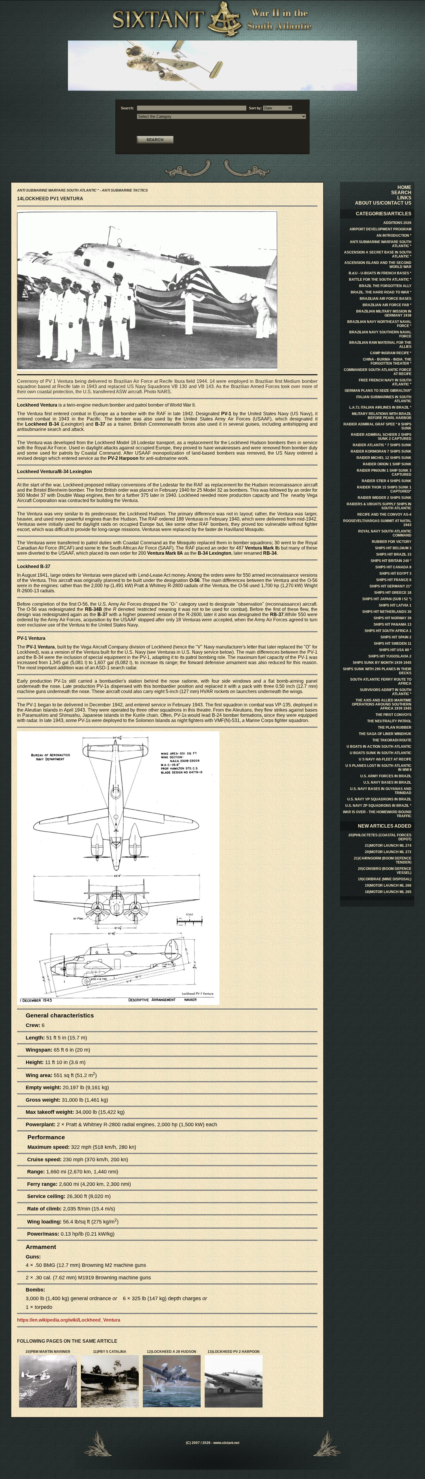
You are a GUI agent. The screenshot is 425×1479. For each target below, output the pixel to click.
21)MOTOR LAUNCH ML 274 (388, 846)
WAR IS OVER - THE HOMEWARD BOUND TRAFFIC (377, 814)
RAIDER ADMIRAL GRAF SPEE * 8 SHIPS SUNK (377, 426)
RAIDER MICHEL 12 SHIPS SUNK (383, 458)
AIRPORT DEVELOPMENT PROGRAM (380, 229)
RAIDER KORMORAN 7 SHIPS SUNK (381, 451)
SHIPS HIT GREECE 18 (392, 593)
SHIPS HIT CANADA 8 (393, 567)
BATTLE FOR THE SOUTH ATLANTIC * (380, 280)
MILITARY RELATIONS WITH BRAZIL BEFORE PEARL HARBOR (381, 416)
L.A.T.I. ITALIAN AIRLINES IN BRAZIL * (380, 407)
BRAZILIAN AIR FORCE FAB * (387, 305)
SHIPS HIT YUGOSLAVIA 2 (389, 656)
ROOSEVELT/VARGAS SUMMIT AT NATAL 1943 (377, 523)
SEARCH (401, 192)
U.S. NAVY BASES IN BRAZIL (387, 782)
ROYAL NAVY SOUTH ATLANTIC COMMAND (384, 533)
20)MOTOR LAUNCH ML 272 (388, 852)
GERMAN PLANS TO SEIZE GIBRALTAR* (378, 391)
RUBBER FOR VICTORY (391, 542)
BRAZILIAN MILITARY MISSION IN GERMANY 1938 (383, 313)
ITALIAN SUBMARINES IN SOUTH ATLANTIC (383, 399)
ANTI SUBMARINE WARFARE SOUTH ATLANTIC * (380, 244)
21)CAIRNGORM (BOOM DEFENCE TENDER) (382, 860)
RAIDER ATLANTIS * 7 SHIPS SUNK (382, 445)
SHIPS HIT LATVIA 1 (395, 605)
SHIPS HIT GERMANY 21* (390, 586)
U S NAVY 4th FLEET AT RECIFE (385, 759)
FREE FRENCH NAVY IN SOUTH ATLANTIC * (385, 382)
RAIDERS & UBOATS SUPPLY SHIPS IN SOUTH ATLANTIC (379, 506)
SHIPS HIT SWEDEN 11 (392, 644)
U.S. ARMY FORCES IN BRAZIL (385, 776)
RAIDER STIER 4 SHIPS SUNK (386, 481)
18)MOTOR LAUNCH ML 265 (388, 892)
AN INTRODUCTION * (393, 236)
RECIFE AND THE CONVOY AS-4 (384, 514)
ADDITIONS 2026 (397, 223)
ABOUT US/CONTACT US (383, 203)
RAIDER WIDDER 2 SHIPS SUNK (384, 498)
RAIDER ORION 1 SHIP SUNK (387, 464)
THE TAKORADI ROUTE (391, 740)
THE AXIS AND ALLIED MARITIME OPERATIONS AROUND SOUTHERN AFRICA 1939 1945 (381, 704)
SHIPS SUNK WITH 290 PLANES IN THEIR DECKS (377, 671)
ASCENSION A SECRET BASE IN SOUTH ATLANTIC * (377, 254)
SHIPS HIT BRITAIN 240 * (391, 561)
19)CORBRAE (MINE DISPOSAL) (384, 879)
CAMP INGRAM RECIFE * (390, 353)
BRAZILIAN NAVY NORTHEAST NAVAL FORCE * (379, 324)
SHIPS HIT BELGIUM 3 (393, 548)
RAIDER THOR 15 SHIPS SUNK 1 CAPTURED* (384, 489)
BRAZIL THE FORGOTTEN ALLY (385, 286)
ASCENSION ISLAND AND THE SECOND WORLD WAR (377, 265)
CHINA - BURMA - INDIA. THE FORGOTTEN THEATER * (387, 361)
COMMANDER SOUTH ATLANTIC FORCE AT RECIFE (377, 372)
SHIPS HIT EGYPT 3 (395, 574)
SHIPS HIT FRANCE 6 (393, 580)
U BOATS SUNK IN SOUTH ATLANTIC (380, 753)
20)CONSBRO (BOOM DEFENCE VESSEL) (384, 871)
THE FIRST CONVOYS (393, 715)
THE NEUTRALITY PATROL (389, 721)
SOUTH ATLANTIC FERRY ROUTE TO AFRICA (380, 681)
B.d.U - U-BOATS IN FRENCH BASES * (380, 273)
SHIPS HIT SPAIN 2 (395, 637)
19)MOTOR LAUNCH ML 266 (388, 885)
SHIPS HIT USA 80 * (395, 650)
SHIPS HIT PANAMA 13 (392, 624)
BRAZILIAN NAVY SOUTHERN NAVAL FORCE (380, 334)
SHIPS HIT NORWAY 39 (392, 618)
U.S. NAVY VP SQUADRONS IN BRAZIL (379, 799)
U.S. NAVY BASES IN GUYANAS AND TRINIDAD (380, 791)
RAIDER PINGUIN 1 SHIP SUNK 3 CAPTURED (384, 472)
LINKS (404, 197)
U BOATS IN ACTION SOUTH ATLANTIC (379, 747)
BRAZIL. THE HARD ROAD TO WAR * (381, 292)
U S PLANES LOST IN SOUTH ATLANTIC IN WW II (378, 768)
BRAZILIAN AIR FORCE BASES (385, 299)
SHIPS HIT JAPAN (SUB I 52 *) (386, 599)
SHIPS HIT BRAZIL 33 (393, 554)
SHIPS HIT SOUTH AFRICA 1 (388, 631)
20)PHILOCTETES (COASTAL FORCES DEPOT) (379, 837)
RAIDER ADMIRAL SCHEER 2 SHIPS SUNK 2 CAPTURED (381, 437)
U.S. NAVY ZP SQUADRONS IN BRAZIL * (378, 806)
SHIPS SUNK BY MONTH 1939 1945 (382, 663)
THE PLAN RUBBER (394, 727)
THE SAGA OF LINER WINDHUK (385, 734)
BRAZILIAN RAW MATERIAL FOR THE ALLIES (380, 345)
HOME (404, 187)
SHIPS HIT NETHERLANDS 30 (386, 612)
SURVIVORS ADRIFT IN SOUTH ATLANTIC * (385, 692)
